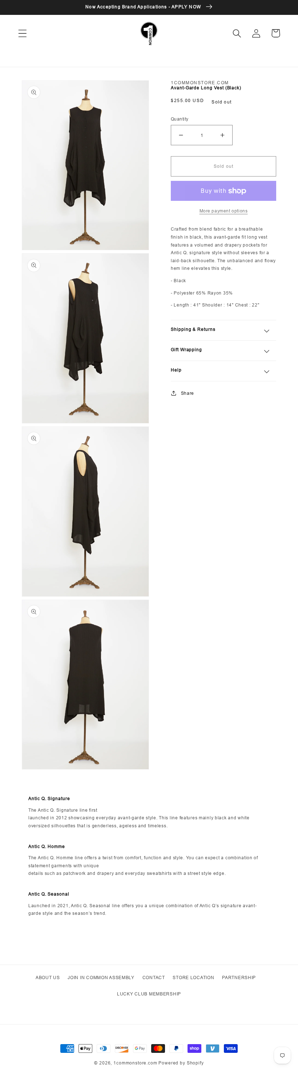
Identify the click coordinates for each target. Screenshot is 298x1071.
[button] (22, 33)
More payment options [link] (224, 211)
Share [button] (187, 393)
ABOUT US (48, 977)
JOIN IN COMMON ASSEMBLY (101, 977)
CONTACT (153, 977)
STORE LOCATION (193, 977)
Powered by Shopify (181, 1063)
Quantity (180, 119)
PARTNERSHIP (239, 977)
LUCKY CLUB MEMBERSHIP (149, 994)
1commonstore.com (135, 1063)
